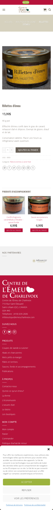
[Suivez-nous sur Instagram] (14, 332)
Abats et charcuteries (12, 352)
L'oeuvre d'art (8, 404)
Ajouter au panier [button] (13, 230)
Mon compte (8, 429)
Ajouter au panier (28, 150)
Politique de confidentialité (34, 505)
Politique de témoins (14, 505)
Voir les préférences (26, 498)
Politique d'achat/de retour (14, 443)
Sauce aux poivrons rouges (39, 218)
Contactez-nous (9, 386)
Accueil (9, 21)
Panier (5, 433)
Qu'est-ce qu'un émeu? (13, 391)
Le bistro (6, 409)
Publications (7, 371)
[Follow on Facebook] (4, 332)
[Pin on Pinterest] (23, 168)
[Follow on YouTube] (9, 332)
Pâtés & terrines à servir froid (20, 162)
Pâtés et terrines (10, 361)
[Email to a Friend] (19, 168)
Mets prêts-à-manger (12, 357)
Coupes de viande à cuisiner (15, 348)
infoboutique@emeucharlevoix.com (18, 317)
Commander (8, 438)
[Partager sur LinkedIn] (28, 168)
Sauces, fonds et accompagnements (19, 366)
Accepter (26, 482)
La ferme (6, 395)
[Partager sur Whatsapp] (4, 168)
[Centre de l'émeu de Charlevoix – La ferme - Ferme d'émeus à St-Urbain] (24, 10)
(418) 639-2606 (21, 313)
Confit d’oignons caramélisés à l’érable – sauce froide (13, 220)
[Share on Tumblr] (33, 168)
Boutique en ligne (26, 21)
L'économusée (9, 400)
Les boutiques (8, 414)
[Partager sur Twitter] (14, 168)
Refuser (26, 490)
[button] (48, 449)
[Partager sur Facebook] (9, 168)
